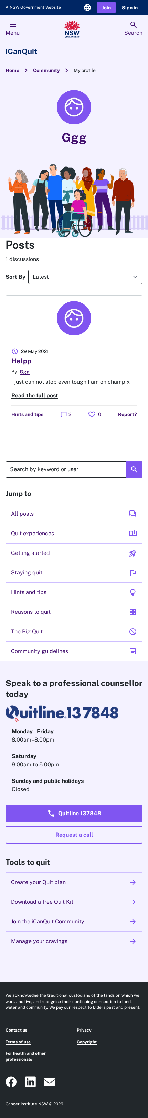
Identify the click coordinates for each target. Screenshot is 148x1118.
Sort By (15, 276)
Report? (127, 414)
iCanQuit (21, 51)
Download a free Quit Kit (74, 902)
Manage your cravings (74, 941)
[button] (106, 8)
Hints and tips (27, 414)
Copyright (87, 1041)
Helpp (21, 361)
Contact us (16, 1030)
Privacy (84, 1030)
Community (46, 70)
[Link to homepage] (72, 29)
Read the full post (34, 395)
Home (12, 70)
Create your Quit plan (74, 882)
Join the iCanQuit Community (74, 922)
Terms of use (18, 1041)
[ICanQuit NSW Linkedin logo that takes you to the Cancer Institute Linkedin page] (30, 1081)
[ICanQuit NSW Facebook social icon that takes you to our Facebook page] (11, 1081)
